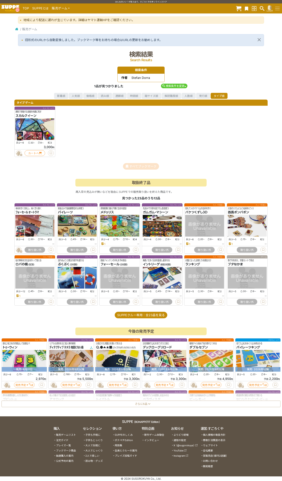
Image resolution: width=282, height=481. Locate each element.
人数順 (189, 95)
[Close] (259, 39)
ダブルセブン (199, 347)
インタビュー (151, 440)
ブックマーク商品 (66, 450)
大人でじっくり (94, 450)
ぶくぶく (63, 264)
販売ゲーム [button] (59, 8)
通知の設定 (180, 440)
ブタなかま (235, 264)
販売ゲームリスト (66, 434)
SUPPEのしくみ (124, 434)
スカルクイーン (26, 115)
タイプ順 (219, 95)
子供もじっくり (94, 440)
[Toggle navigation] (277, 8)
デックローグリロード (157, 347)
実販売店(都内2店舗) (215, 455)
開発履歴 (208, 466)
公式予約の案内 (64, 461)
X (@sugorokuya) (184, 445)
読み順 (105, 95)
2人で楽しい (92, 455)
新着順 (61, 95)
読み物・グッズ (94, 461)
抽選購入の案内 (64, 455)
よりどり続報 (181, 434)
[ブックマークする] (51, 153)
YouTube (178, 450)
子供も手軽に (92, 434)
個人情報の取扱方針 (214, 434)
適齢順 (119, 95)
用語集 (118, 445)
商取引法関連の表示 (214, 440)
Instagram (179, 455)
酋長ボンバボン (238, 212)
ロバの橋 (22, 264)
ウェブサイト (210, 445)
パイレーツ (65, 212)
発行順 (203, 95)
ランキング (192, 264)
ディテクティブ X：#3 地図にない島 (66, 347)
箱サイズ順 (151, 95)
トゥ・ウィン (10, 347)
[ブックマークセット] (246, 8)
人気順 (76, 95)
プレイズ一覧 (63, 445)
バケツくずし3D (196, 212)
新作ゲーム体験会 (154, 434)
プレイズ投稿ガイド (126, 455)
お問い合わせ (210, 461)
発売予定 (20, 385)
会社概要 (208, 450)
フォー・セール (110, 264)
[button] (174, 86)
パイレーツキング (248, 347)
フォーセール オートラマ (27, 212)
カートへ (33, 153)
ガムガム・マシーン (155, 212)
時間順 (134, 95)
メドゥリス (107, 212)
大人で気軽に (92, 445)
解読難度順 (171, 95)
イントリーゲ (151, 264)
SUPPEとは (40, 8)
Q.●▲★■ (104, 347)
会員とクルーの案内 (126, 450)
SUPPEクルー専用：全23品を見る (141, 315)
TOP (26, 8)
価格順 (90, 95)
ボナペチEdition (124, 440)
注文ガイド (62, 440)
